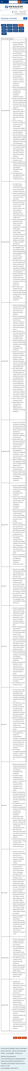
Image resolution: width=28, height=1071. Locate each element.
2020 (16, 28)
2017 (10, 31)
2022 (4, 28)
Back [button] (15, 1037)
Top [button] (20, 1037)
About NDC (23, 12)
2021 (10, 28)
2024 (15, 25)
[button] (2, 2)
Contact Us (19, 1053)
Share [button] (25, 18)
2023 (21, 25)
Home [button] (24, 1037)
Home (15, 12)
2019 (21, 28)
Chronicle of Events (20, 14)
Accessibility (10, 1053)
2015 (21, 31)
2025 (9, 25)
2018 (4, 31)
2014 (4, 34)
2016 (16, 31)
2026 (4, 25)
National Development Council (14, 7)
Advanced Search (24, 2)
